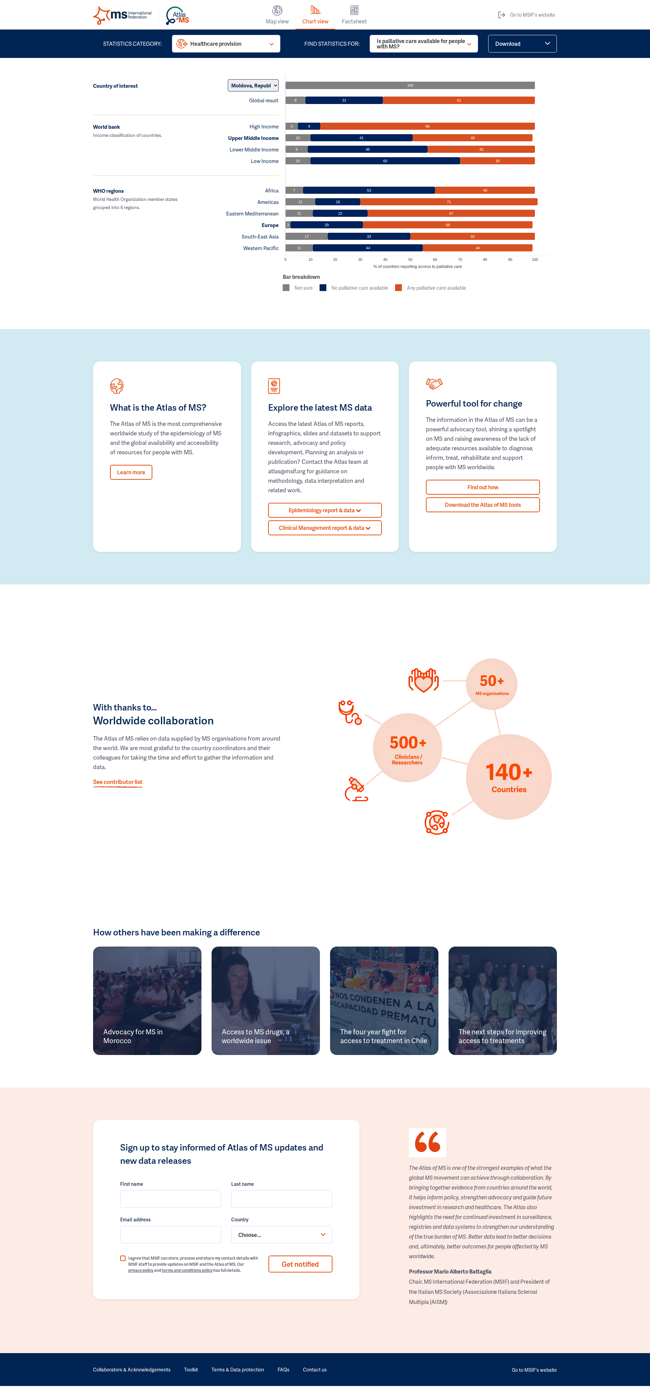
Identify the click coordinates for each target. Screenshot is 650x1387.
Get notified (300, 1264)
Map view (277, 21)
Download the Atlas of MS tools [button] (483, 505)
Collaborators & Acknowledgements (132, 1369)
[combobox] (281, 1234)
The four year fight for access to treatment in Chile (383, 1036)
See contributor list (118, 782)
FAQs (283, 1369)
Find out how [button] (483, 487)
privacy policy (140, 1270)
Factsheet (354, 21)
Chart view (315, 21)
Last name (242, 1184)
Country (239, 1219)
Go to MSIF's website (532, 15)
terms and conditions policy (187, 1270)
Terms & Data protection (238, 1369)
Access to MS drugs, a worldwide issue (255, 1036)
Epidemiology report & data (322, 510)
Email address (135, 1219)
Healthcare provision (215, 43)
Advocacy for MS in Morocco (133, 1036)
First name (131, 1184)
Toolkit (191, 1369)
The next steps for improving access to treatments (502, 1036)
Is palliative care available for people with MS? (421, 43)
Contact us (315, 1369)
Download (507, 43)
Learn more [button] (131, 472)
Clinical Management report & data (322, 528)
